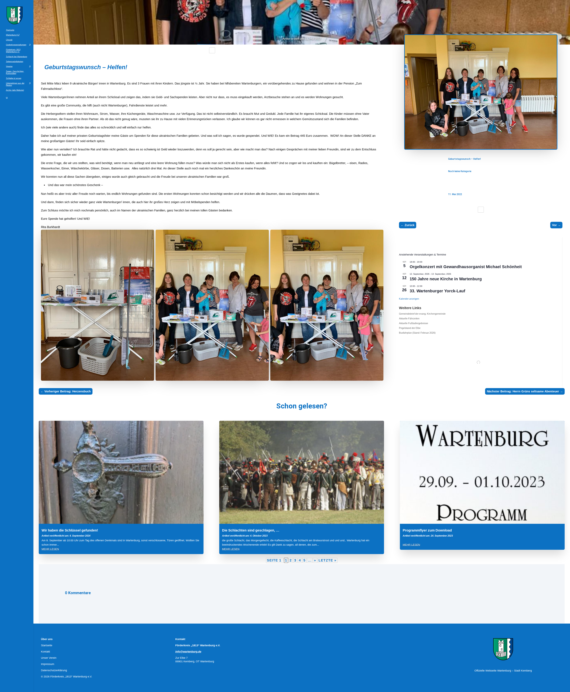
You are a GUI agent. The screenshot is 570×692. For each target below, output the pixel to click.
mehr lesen (50, 549)
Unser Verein (48, 657)
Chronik (9, 40)
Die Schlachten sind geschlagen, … (250, 530)
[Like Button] (212, 50)
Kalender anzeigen (409, 299)
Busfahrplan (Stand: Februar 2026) (417, 333)
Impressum (47, 664)
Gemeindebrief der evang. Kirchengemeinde (422, 314)
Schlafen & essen (13, 78)
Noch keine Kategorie (459, 171)
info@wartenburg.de (188, 651)
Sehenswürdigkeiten (14, 62)
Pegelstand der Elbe (410, 328)
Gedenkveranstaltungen (16, 45)
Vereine (9, 66)
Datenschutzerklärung (54, 670)
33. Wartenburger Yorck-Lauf (437, 291)
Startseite (10, 30)
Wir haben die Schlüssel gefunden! (70, 530)
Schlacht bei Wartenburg (16, 57)
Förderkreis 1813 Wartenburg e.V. (13, 51)
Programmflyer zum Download (427, 530)
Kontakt (45, 651)
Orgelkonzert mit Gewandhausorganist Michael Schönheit (466, 267)
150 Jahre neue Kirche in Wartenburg (446, 279)
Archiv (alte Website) (15, 90)
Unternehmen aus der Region (15, 84)
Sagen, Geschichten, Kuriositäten (15, 72)
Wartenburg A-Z (12, 35)
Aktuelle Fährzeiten (409, 318)
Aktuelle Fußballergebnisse (413, 323)
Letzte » (328, 560)
